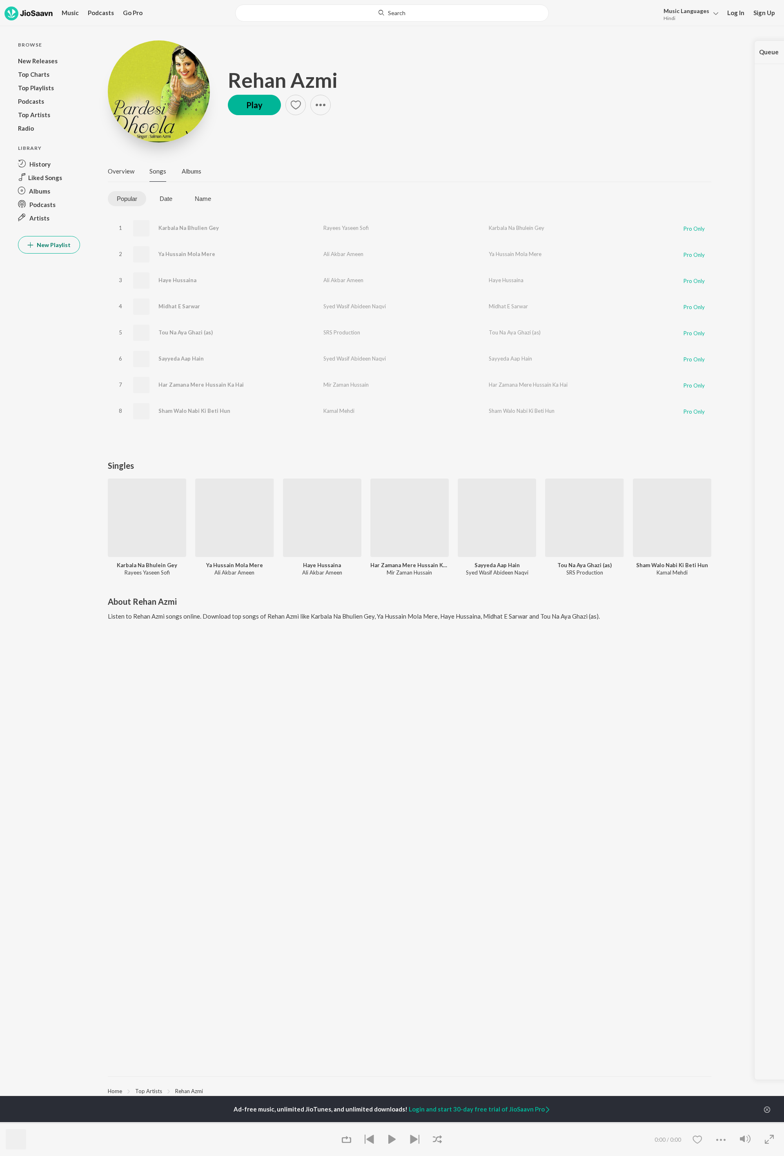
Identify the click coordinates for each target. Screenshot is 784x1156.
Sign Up (764, 12)
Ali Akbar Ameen (343, 254)
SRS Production (341, 332)
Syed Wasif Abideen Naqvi (354, 306)
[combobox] (392, 13)
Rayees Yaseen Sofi (346, 228)
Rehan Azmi (283, 80)
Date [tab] (166, 198)
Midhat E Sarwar (179, 306)
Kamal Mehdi (338, 411)
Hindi (669, 18)
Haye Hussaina (177, 280)
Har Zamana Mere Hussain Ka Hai (201, 384)
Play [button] (254, 105)
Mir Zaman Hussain (346, 384)
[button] (688, 13)
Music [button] (70, 12)
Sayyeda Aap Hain (181, 358)
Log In (735, 12)
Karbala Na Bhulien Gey (188, 228)
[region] (409, 1090)
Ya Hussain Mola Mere (186, 254)
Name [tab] (203, 198)
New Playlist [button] (53, 244)
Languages (686, 10)
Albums (191, 171)
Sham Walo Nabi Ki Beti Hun (194, 411)
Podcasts (101, 12)
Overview (121, 171)
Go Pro (133, 12)
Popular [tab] (127, 198)
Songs (157, 171)
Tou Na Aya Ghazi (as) (185, 332)
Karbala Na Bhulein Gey (516, 228)
